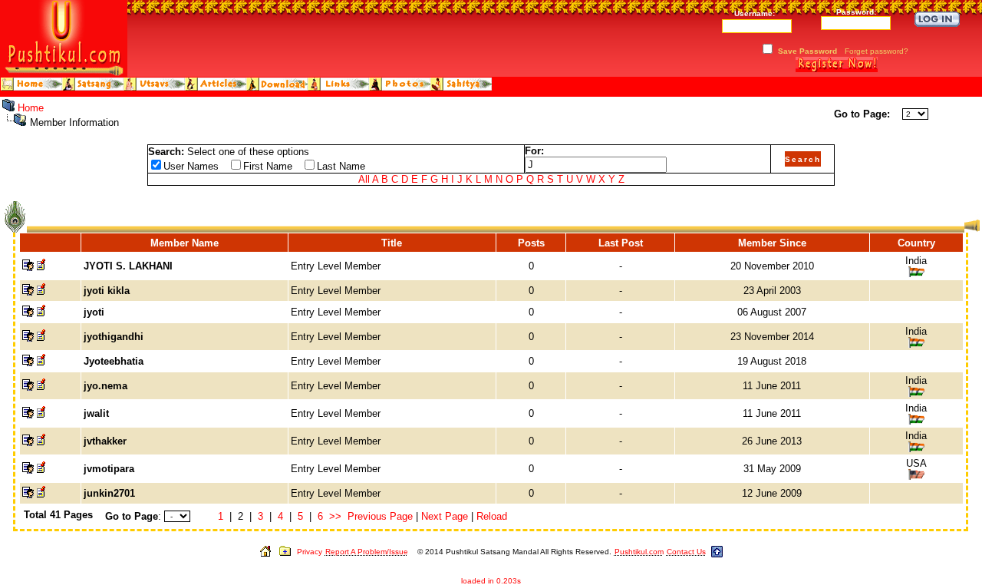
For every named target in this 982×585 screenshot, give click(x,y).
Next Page (444, 516)
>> (335, 516)
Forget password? (876, 51)
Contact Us (686, 551)
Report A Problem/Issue (366, 551)
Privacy (309, 551)
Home (31, 108)
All (364, 179)
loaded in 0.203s (491, 581)
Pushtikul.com (639, 551)
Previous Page (380, 516)
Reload (491, 516)
